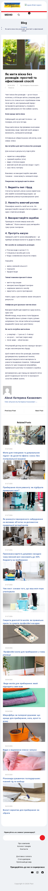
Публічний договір (24, 862)
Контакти (24, 849)
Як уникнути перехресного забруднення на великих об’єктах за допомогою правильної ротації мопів (23, 522)
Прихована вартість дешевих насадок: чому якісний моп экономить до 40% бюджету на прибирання (22, 557)
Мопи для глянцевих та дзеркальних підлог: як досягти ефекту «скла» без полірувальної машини (21, 456)
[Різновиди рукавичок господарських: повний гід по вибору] (24, 761)
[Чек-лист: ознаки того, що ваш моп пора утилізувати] (24, 571)
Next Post (39, 411)
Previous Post (10, 411)
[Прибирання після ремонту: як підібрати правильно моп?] (24, 470)
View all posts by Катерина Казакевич (21, 402)
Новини (11, 88)
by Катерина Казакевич (29, 85)
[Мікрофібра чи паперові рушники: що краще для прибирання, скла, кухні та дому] (24, 697)
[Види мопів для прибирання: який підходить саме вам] (24, 666)
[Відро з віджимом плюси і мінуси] (24, 732)
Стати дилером (24, 859)
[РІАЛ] (33, 5)
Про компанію (24, 843)
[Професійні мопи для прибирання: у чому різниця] (24, 634)
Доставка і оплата (24, 856)
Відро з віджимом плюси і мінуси (20, 750)
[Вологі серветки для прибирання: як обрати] (24, 792)
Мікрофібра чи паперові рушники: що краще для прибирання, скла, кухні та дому (22, 718)
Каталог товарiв (24, 846)
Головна (24, 27)
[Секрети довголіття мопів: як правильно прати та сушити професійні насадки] (24, 602)
